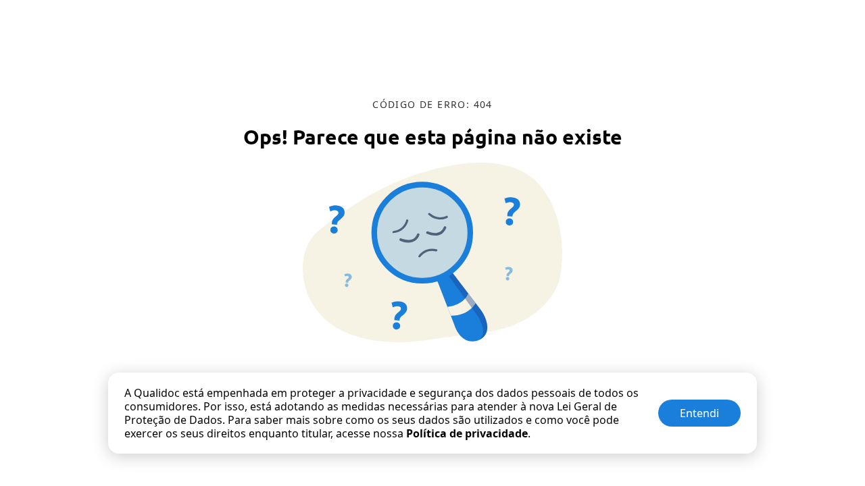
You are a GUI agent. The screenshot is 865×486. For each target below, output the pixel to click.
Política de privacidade (467, 433)
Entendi (699, 413)
